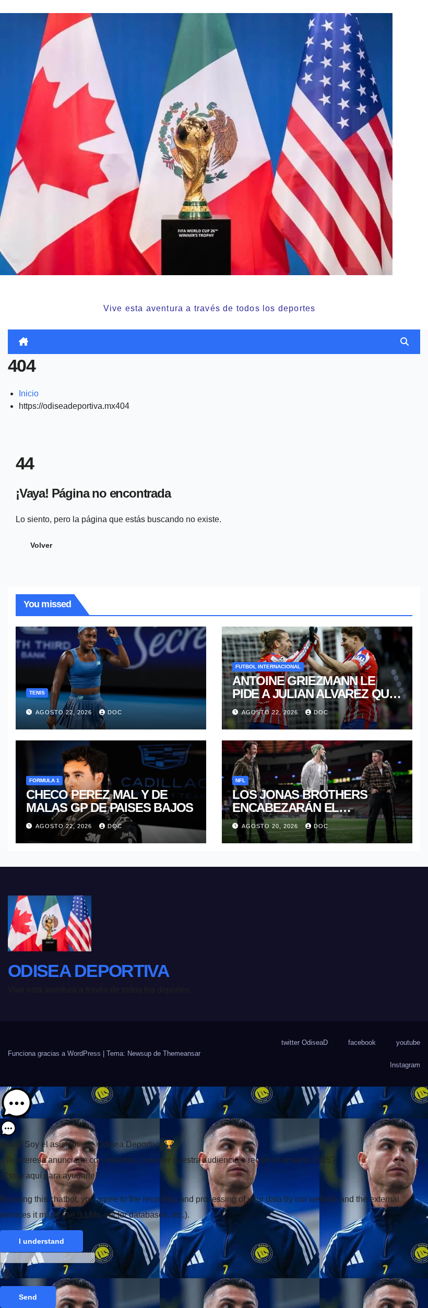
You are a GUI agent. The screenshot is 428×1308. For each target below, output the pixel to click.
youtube (408, 1042)
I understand (41, 1241)
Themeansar (181, 1053)
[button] (404, 341)
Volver (41, 545)
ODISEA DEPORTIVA (209, 287)
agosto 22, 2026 (64, 712)
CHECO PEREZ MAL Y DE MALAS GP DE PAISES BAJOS (109, 801)
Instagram (405, 1065)
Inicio (29, 393)
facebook (362, 1042)
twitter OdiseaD (304, 1042)
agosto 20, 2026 (271, 826)
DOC (115, 712)
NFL (240, 780)
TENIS (37, 693)
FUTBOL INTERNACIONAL (268, 666)
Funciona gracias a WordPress (55, 1053)
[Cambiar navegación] (216, 341)
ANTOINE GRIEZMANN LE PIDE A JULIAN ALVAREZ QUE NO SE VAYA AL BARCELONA (314, 694)
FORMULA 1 (44, 780)
